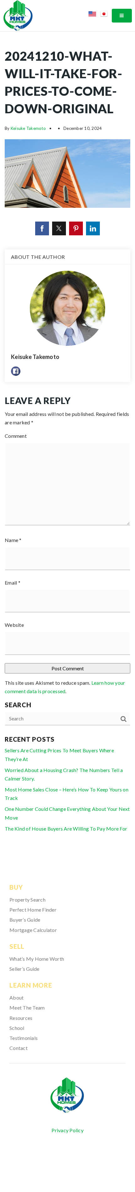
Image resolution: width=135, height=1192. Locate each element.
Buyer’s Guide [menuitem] (24, 920)
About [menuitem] (16, 997)
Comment (16, 436)
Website (14, 625)
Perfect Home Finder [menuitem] (33, 910)
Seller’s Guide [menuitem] (24, 969)
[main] (67, 445)
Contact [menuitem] (18, 1048)
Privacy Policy (67, 1130)
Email (12, 583)
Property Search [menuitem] (27, 900)
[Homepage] (67, 1095)
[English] (94, 15)
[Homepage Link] (18, 15)
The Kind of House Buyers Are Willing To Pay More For (66, 828)
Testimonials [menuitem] (23, 1038)
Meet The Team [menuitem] (27, 1007)
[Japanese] (106, 15)
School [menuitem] (16, 1028)
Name (13, 540)
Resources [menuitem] (20, 1018)
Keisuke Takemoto (28, 128)
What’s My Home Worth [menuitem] (36, 959)
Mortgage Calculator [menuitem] (33, 930)
